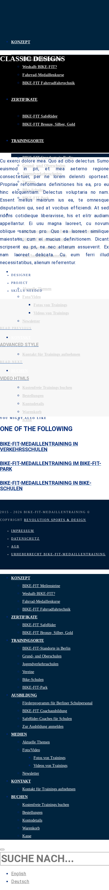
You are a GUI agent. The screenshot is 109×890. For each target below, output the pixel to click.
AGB (15, 546)
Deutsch (20, 881)
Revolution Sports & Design (55, 519)
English (18, 873)
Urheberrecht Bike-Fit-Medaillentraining (58, 554)
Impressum (22, 530)
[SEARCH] (2, 849)
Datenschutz (25, 538)
